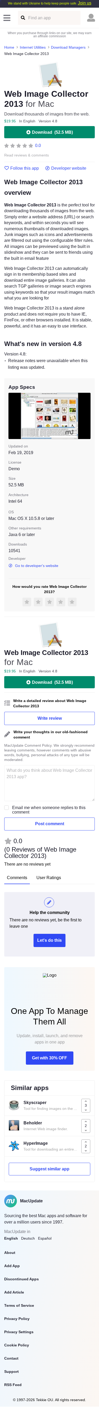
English (11, 1238)
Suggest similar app (49, 1169)
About (9, 1252)
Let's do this (49, 940)
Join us (84, 3)
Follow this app (24, 168)
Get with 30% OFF (49, 1058)
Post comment (49, 824)
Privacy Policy (17, 1318)
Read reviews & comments (26, 155)
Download (52, 132)
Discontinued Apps (21, 1279)
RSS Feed (13, 1384)
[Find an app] (22, 18)
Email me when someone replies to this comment (49, 809)
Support (11, 1371)
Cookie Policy (16, 1345)
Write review (49, 718)
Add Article (14, 1292)
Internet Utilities (33, 47)
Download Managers (68, 47)
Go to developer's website (36, 565)
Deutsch (28, 1238)
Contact (11, 1358)
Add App (12, 1265)
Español (44, 1238)
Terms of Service (19, 1305)
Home (9, 47)
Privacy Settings (19, 1331)
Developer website (68, 168)
